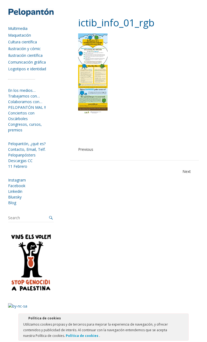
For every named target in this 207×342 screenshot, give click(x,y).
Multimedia (17, 28)
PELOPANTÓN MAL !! (27, 107)
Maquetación (19, 35)
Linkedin (15, 191)
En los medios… (22, 90)
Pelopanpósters (22, 155)
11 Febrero (17, 166)
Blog (12, 202)
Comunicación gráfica (27, 62)
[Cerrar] (184, 319)
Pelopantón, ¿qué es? (27, 143)
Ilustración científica (25, 55)
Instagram (17, 180)
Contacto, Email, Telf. (27, 149)
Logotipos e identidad (27, 68)
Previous (85, 149)
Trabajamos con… (24, 96)
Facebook (16, 185)
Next (186, 171)
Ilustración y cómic (24, 48)
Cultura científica (22, 41)
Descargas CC (20, 160)
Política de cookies (82, 335)
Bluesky (15, 197)
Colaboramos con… (25, 101)
